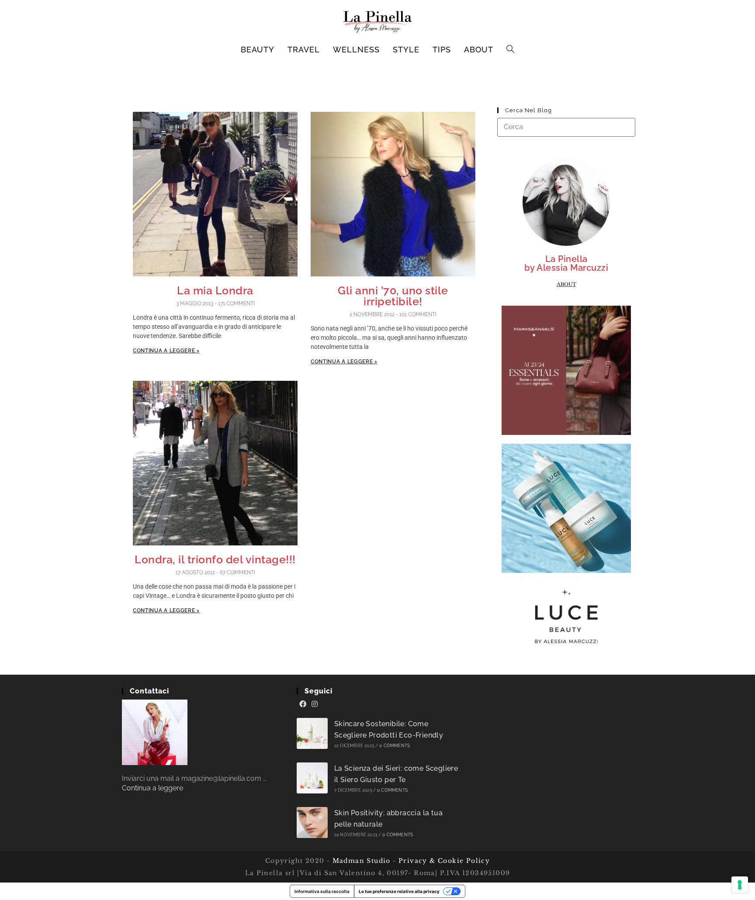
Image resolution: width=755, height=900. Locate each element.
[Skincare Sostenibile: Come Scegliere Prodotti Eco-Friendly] (312, 733)
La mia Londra (215, 290)
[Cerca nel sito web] (566, 127)
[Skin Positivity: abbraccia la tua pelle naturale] (312, 822)
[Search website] (510, 50)
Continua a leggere (152, 788)
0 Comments (394, 745)
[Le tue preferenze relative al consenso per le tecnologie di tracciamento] (739, 884)
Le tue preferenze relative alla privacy (399, 891)
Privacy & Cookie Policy (444, 861)
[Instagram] (315, 704)
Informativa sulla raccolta (322, 891)
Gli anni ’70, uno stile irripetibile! (393, 296)
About (566, 284)
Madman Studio (360, 861)
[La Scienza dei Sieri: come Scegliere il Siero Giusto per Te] (312, 777)
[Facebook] (302, 704)
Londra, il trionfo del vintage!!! (215, 559)
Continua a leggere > (166, 351)
